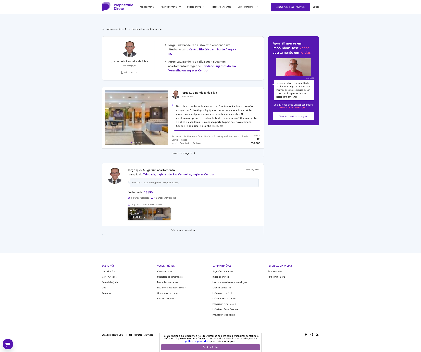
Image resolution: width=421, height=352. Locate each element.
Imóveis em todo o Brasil (223, 315)
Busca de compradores (113, 29)
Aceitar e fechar (210, 347)
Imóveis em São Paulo (222, 293)
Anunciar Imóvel (169, 7)
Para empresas (275, 271)
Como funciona (109, 277)
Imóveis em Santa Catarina (225, 309)
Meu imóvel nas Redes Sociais (171, 288)
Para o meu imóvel (276, 277)
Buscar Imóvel (194, 7)
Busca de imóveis (220, 277)
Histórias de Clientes (221, 7)
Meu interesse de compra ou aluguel (229, 282)
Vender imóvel (146, 7)
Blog (104, 288)
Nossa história (108, 271)
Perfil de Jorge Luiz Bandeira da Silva (145, 29)
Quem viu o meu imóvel (168, 293)
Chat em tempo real (166, 299)
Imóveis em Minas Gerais (224, 304)
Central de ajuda (110, 282)
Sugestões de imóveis (222, 271)
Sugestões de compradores (170, 277)
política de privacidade (197, 341)
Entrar (316, 7)
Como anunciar (164, 271)
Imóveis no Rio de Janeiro (224, 299)
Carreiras (106, 293)
